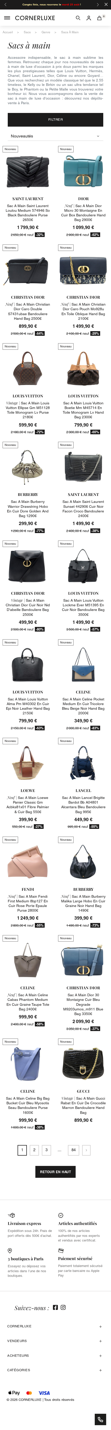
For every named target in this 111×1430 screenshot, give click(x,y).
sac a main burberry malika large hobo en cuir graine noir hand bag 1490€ (83, 903)
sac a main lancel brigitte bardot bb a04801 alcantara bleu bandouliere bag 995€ (83, 805)
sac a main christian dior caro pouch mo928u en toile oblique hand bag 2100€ (83, 311)
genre (46, 32)
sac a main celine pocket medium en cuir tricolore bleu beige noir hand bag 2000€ (83, 706)
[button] (78, 17)
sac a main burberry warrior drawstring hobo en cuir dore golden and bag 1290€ (28, 509)
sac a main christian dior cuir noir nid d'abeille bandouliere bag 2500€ (28, 607)
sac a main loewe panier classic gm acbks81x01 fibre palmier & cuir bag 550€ (27, 805)
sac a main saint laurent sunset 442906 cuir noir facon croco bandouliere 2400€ (83, 509)
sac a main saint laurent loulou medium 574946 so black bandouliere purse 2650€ (28, 213)
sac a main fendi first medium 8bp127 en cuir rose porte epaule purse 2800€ (28, 903)
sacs (27, 32)
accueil (8, 32)
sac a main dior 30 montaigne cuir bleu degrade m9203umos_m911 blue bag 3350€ (83, 1004)
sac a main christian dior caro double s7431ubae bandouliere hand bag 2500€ (27, 311)
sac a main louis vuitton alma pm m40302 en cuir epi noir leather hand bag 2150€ (28, 706)
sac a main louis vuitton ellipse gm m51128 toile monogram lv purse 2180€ (28, 410)
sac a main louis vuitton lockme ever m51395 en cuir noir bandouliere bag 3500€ (83, 607)
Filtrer (55, 119)
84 (74, 1150)
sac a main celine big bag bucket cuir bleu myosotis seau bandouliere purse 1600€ (28, 1105)
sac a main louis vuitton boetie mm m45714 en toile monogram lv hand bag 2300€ (83, 410)
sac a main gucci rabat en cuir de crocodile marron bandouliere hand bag (83, 1105)
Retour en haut (55, 1172)
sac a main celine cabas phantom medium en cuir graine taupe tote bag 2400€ (27, 1002)
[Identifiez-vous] (88, 17)
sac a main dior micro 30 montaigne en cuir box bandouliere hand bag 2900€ (83, 213)
